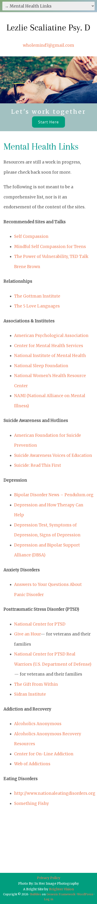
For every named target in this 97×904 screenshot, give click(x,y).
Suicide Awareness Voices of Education (53, 455)
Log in (48, 899)
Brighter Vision (61, 889)
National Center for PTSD (39, 624)
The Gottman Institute (37, 296)
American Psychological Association (51, 335)
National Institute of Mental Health (50, 355)
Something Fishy (31, 803)
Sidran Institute (30, 694)
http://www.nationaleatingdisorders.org (54, 793)
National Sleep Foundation (41, 365)
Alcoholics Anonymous (37, 723)
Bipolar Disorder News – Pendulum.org (53, 494)
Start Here (48, 122)
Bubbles (35, 894)
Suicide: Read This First (37, 465)
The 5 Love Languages (37, 306)
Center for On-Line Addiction (43, 754)
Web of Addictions (32, 763)
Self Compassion (31, 236)
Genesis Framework (60, 894)
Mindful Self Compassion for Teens (50, 246)
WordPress (85, 894)
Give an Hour (27, 634)
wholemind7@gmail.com (48, 45)
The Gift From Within (36, 684)
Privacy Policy (48, 878)
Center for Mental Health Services (48, 345)
